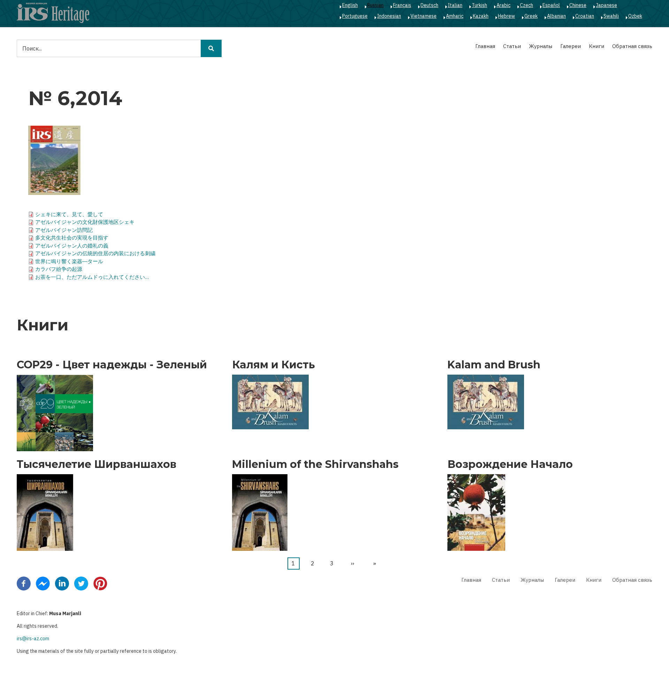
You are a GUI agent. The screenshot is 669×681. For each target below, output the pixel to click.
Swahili (611, 16)
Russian (375, 5)
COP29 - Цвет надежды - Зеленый (112, 365)
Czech (526, 5)
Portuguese (355, 16)
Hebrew (506, 16)
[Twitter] (81, 583)
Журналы (540, 46)
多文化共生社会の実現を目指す (71, 237)
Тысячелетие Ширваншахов (96, 464)
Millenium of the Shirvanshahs (315, 464)
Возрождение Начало (510, 464)
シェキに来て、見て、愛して (69, 214)
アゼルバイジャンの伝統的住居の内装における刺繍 (95, 253)
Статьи (512, 46)
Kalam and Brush (493, 365)
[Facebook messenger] (43, 583)
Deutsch (429, 5)
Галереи (570, 46)
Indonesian (389, 16)
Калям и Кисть (273, 365)
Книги (596, 46)
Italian (455, 5)
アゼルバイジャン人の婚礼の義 (71, 245)
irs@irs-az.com (33, 638)
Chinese (577, 5)
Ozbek (635, 16)
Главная (485, 46)
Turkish (479, 5)
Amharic (454, 16)
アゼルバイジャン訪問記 (64, 230)
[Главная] (53, 12)
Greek (531, 16)
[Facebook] (24, 583)
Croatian (584, 16)
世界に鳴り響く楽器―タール (69, 261)
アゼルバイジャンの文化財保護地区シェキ (84, 222)
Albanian (556, 16)
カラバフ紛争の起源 (58, 269)
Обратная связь (632, 46)
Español (551, 5)
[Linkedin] (62, 583)
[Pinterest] (100, 583)
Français (402, 5)
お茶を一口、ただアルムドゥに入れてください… (92, 277)
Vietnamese (423, 16)
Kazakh (481, 16)
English (350, 5)
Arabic (503, 5)
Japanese (606, 5)
